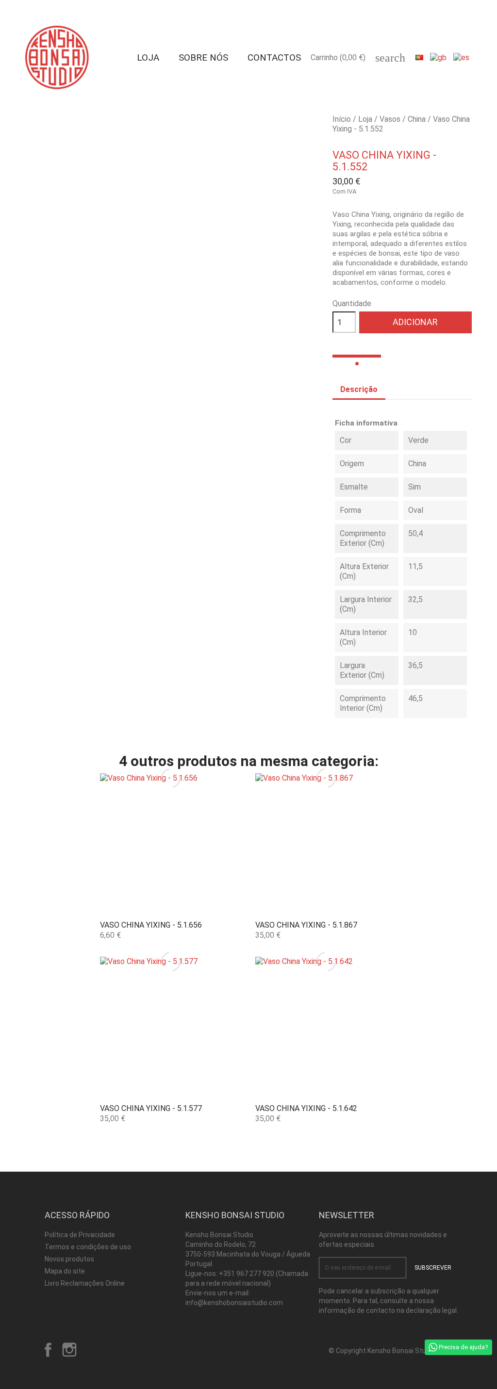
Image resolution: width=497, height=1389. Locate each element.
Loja (148, 57)
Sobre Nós (203, 57)
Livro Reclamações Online (85, 1283)
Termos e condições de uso (88, 1247)
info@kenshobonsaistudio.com (234, 1303)
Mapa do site (65, 1271)
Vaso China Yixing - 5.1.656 (151, 925)
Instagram (69, 1349)
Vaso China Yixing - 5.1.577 (151, 1108)
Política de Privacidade (80, 1235)
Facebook (48, 1349)
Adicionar (415, 322)
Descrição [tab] (359, 389)
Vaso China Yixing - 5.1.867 (306, 925)
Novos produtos (69, 1259)
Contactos (274, 57)
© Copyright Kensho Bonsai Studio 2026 (390, 1351)
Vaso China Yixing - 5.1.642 (306, 1108)
